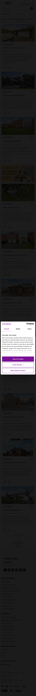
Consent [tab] (6, 329)
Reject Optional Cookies (17, 370)
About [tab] (29, 329)
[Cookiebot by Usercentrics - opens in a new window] (26, 324)
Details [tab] (18, 329)
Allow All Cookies (18, 359)
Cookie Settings (17, 364)
